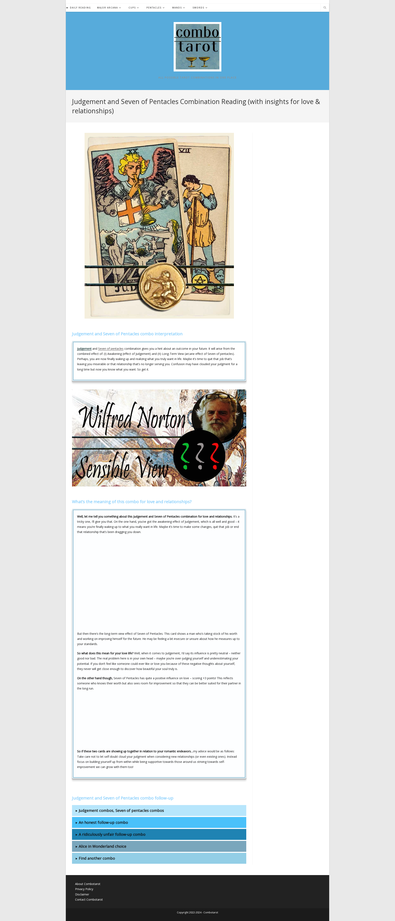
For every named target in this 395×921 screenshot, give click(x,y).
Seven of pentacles (110, 349)
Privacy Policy (84, 889)
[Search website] (325, 8)
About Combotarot (87, 884)
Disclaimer (82, 894)
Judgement (84, 349)
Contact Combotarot (89, 899)
